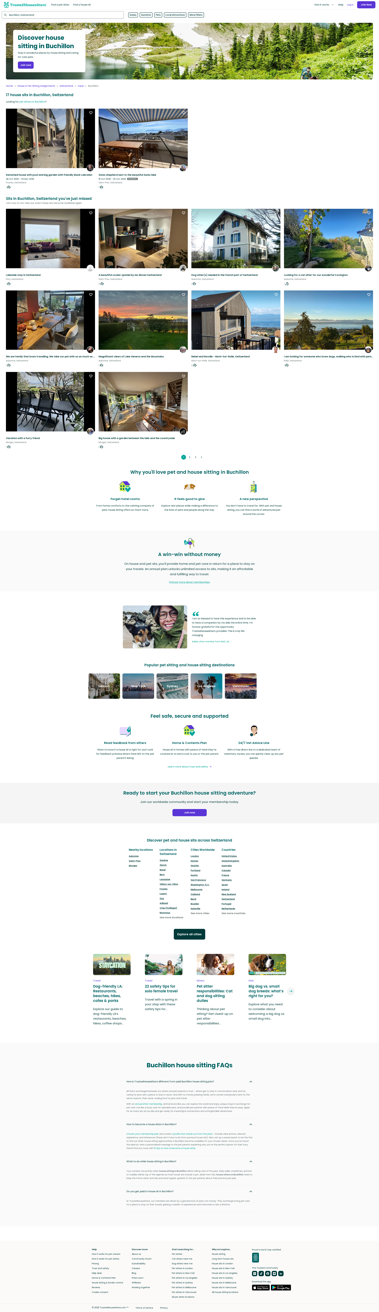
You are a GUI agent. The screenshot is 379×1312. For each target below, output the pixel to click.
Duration (146, 14)
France (225, 875)
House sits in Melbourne (224, 1282)
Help (340, 4)
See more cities (200, 913)
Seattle (195, 865)
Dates (133, 14)
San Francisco (198, 879)
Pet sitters (177, 1254)
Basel (163, 869)
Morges (133, 865)
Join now (25, 65)
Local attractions (175, 14)
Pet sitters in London (182, 1268)
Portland (195, 870)
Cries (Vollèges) (168, 908)
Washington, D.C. (200, 884)
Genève (164, 860)
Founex (164, 888)
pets (251, 980)
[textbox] (63, 14)
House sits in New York (223, 1268)
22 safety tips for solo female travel (161, 989)
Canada (226, 870)
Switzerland (66, 86)
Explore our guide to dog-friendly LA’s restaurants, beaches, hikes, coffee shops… (109, 1016)
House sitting (218, 1254)
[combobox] (63, 14)
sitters (200, 980)
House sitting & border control (107, 1282)
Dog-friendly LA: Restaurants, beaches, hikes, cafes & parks (108, 993)
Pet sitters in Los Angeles (184, 1277)
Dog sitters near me (182, 1263)
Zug (162, 898)
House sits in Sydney (222, 1277)
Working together (141, 1287)
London (195, 856)
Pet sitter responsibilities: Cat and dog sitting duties (215, 993)
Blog (134, 1273)
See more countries (233, 913)
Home (9, 86)
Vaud (81, 86)
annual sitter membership (148, 1103)
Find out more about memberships (189, 582)
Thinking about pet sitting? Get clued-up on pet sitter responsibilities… (215, 1016)
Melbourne (196, 889)
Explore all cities (189, 934)
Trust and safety (100, 1268)
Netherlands (228, 908)
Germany (227, 879)
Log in (350, 4)
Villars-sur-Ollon (169, 884)
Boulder (195, 903)
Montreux (165, 912)
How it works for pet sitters (105, 1258)
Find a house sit (82, 4)
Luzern (163, 893)
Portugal (226, 903)
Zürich (163, 865)
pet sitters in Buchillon (32, 101)
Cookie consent (100, 1292)
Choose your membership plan (142, 1133)
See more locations (171, 917)
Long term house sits (223, 1258)
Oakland (195, 894)
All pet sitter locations (183, 1296)
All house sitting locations (225, 1292)
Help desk (97, 1273)
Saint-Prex (135, 860)
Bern (162, 874)
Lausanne (165, 879)
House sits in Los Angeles (224, 1273)
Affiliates (136, 1282)
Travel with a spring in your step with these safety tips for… (161, 1004)
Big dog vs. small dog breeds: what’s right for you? (266, 991)
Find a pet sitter (60, 4)
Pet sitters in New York (183, 1273)
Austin (194, 875)
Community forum (142, 1258)
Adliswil (164, 903)
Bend (193, 899)
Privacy (164, 1307)
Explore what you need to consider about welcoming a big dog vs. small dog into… (267, 1011)
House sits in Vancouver (224, 1287)
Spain (225, 884)
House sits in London (222, 1263)
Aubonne (134, 856)
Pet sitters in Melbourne (184, 1287)
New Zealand (229, 894)
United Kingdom (230, 860)
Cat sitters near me (182, 1258)
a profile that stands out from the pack (192, 1133)
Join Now (366, 4)
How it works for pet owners (106, 1254)
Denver (194, 860)
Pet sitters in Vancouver (184, 1292)
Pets (158, 14)
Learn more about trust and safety (188, 766)
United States (229, 856)
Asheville (195, 908)
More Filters (196, 14)
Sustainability (138, 1263)
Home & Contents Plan (104, 1277)
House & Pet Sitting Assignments (36, 86)
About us (136, 1254)
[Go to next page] (201, 457)
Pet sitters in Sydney (182, 1282)
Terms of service (144, 1307)
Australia (227, 865)
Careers (136, 1268)
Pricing (95, 1263)
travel (97, 980)
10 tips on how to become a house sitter (175, 1148)
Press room (137, 1277)
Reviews (96, 1287)
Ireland (225, 889)
